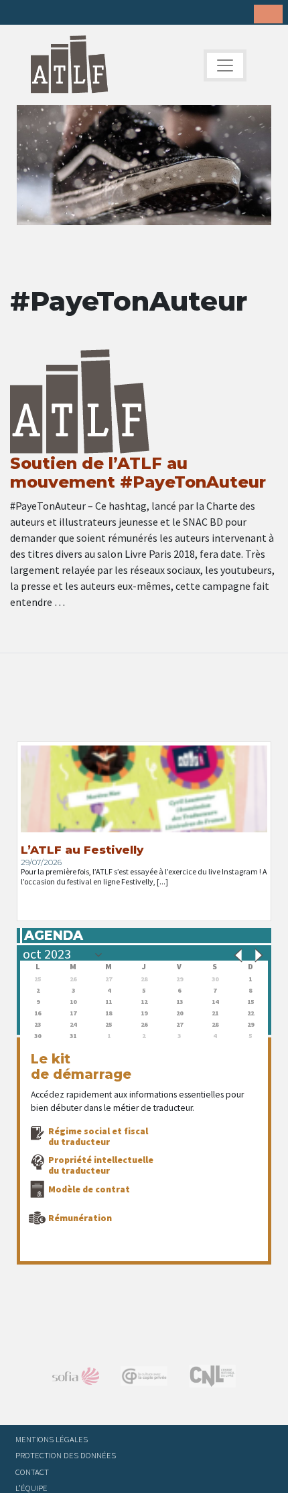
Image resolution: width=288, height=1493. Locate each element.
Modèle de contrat (89, 1189)
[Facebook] (20, 13)
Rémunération (80, 1218)
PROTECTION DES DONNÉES (65, 1455)
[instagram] (82, 13)
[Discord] (124, 13)
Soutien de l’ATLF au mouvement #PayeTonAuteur (138, 473)
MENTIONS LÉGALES (51, 1439)
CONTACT (32, 1471)
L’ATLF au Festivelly (82, 849)
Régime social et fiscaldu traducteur (98, 1136)
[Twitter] (41, 13)
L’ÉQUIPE (31, 1487)
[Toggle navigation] (225, 65)
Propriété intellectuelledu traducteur (100, 1165)
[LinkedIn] (62, 13)
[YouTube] (103, 13)
